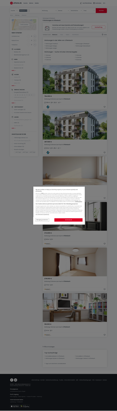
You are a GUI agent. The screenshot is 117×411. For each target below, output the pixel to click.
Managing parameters (42, 219)
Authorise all (68, 219)
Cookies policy (78, 201)
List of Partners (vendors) (42, 214)
